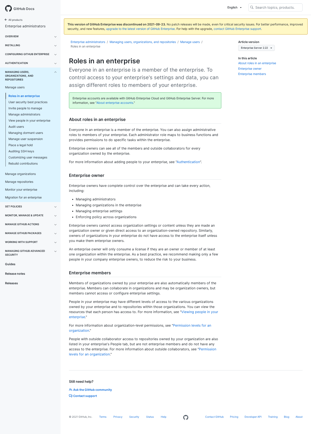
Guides (10, 264)
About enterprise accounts (114, 102)
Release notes (15, 273)
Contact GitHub (214, 416)
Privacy (117, 416)
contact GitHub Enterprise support (237, 29)
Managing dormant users (25, 132)
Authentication (188, 162)
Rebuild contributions (23, 163)
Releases (11, 283)
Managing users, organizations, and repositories (143, 42)
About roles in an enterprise (257, 63)
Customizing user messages (27, 157)
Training (273, 416)
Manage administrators (24, 114)
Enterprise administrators (25, 26)
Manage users (190, 42)
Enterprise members (252, 74)
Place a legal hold (20, 145)
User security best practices (27, 102)
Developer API (253, 416)
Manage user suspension (25, 139)
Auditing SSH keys (21, 151)
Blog (286, 416)
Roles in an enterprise (24, 96)
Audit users (16, 126)
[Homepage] (185, 417)
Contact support (85, 396)
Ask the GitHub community (92, 389)
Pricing (234, 416)
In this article (247, 58)
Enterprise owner (249, 68)
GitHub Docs (24, 9)
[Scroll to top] (301, 424)
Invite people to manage (25, 108)
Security (134, 416)
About (299, 416)
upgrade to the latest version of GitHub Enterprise (140, 29)
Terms (102, 416)
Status (150, 416)
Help (163, 416)
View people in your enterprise (29, 120)
